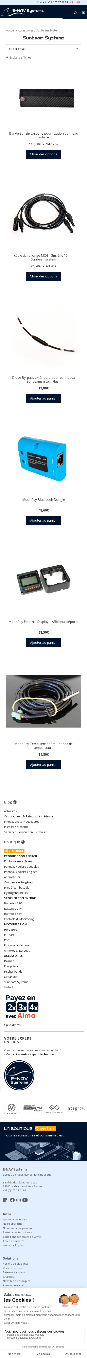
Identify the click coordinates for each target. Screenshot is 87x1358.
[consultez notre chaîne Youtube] (25, 1200)
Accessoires (26, 30)
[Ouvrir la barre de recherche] (76, 13)
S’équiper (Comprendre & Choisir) (26, 832)
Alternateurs (12, 877)
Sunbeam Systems (16, 982)
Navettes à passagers (16, 1281)
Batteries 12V (13, 903)
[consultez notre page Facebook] (12, 1200)
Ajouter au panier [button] (43, 398)
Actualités (10, 811)
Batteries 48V (13, 914)
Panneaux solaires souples (21, 866)
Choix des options (43, 154)
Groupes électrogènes (18, 882)
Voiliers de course (14, 1268)
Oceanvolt (10, 977)
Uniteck (9, 987)
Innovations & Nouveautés (21, 821)
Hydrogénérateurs (16, 893)
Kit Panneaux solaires (18, 861)
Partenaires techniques (17, 1232)
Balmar (9, 961)
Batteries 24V (13, 908)
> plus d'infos (12, 1025)
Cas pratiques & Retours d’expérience (28, 816)
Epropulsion (11, 966)
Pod (6, 940)
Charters (8, 1276)
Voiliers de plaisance (16, 1263)
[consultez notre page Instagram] (18, 1200)
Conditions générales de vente (22, 1237)
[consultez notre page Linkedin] (5, 1200)
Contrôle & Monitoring (19, 919)
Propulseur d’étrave (16, 945)
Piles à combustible (16, 887)
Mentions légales (13, 1245)
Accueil (10, 30)
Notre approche (12, 1223)
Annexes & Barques (17, 950)
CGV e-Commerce (13, 1241)
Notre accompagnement (18, 1228)
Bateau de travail (13, 1285)
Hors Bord (11, 929)
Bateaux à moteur (14, 1272)
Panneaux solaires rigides (20, 872)
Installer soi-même (16, 827)
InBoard (9, 935)
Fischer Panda (13, 971)
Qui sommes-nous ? (15, 1219)
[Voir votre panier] (83, 13)
